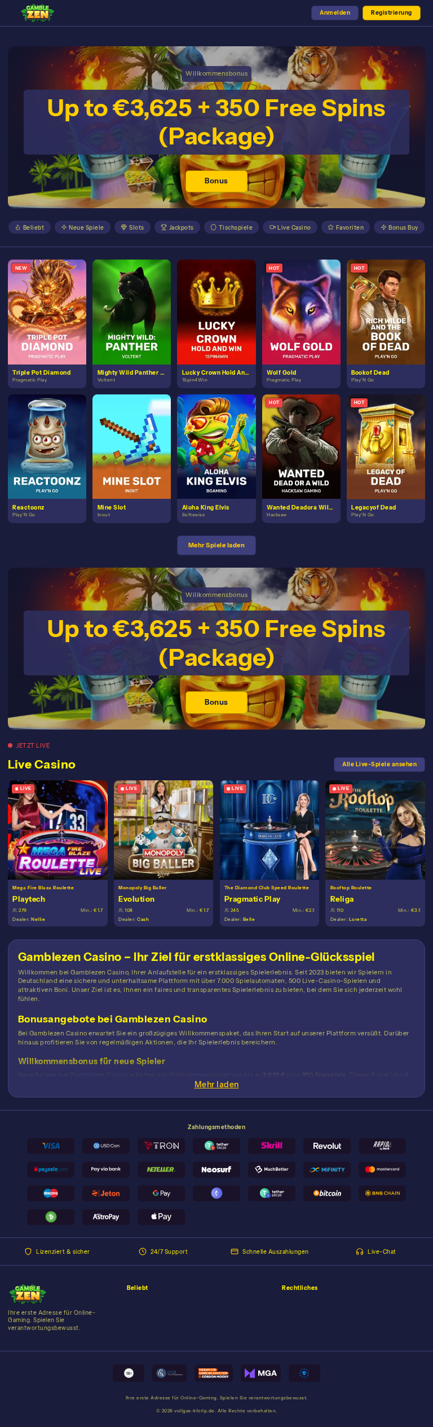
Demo (52, 320)
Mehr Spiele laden (216, 545)
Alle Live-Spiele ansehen (379, 764)
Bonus (216, 181)
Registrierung (391, 12)
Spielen (51, 303)
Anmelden (335, 12)
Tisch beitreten (62, 829)
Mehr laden (217, 1084)
